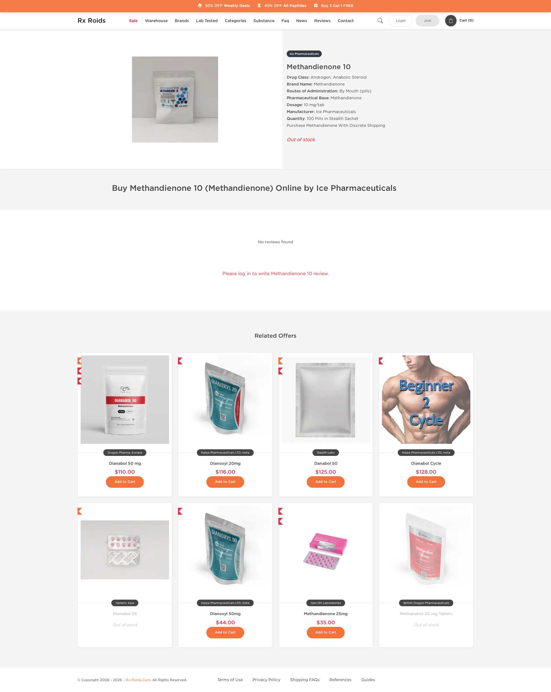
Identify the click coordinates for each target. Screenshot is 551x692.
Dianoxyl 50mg (225, 613)
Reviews (322, 20)
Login (401, 21)
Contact (346, 20)
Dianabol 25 (125, 613)
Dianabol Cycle (426, 463)
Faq (285, 20)
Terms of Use (230, 679)
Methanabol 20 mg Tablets (426, 613)
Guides (368, 679)
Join (427, 21)
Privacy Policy (266, 679)
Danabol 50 (325, 463)
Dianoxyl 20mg (225, 463)
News (301, 20)
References (340, 679)
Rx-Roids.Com (138, 680)
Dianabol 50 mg (125, 463)
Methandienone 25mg (326, 613)
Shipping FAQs (305, 679)
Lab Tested (207, 20)
